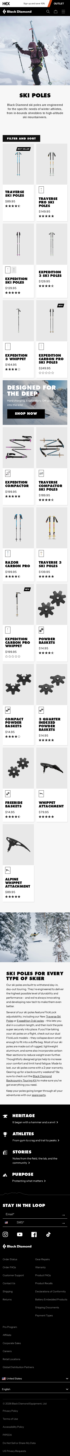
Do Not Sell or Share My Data (19, 1443)
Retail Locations (11, 1359)
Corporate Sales (12, 1343)
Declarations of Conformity (50, 1291)
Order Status (10, 1259)
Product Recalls (44, 1283)
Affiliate (7, 1335)
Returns (7, 1299)
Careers (7, 1351)
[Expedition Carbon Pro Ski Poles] (51, 320)
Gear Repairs (42, 1259)
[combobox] (9, 1222)
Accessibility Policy (13, 1426)
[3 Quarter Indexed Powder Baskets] (51, 684)
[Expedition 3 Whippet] (18, 320)
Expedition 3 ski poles (30, 1020)
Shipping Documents (47, 1307)
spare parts (39, 1095)
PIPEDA (7, 1434)
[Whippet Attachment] (51, 768)
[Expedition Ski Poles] (18, 244)
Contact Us (9, 1283)
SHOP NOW (26, 413)
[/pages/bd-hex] (6, 3)
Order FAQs (9, 1267)
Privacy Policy (10, 1410)
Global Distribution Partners (18, 1367)
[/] (18, 11)
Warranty (40, 1267)
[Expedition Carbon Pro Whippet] (18, 604)
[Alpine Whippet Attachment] (18, 844)
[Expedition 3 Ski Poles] (51, 244)
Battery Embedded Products (51, 1299)
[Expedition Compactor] (18, 447)
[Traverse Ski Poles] (18, 164)
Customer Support (13, 1275)
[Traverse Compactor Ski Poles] (51, 447)
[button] (48, 11)
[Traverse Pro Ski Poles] (51, 164)
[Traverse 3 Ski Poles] (51, 527)
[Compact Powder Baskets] (18, 684)
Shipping (8, 1291)
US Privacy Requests (14, 1451)
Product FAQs (43, 1275)
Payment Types (44, 1315)
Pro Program (10, 1327)
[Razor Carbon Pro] (18, 527)
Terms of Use (10, 1418)
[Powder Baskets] (51, 604)
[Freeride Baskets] (18, 768)
